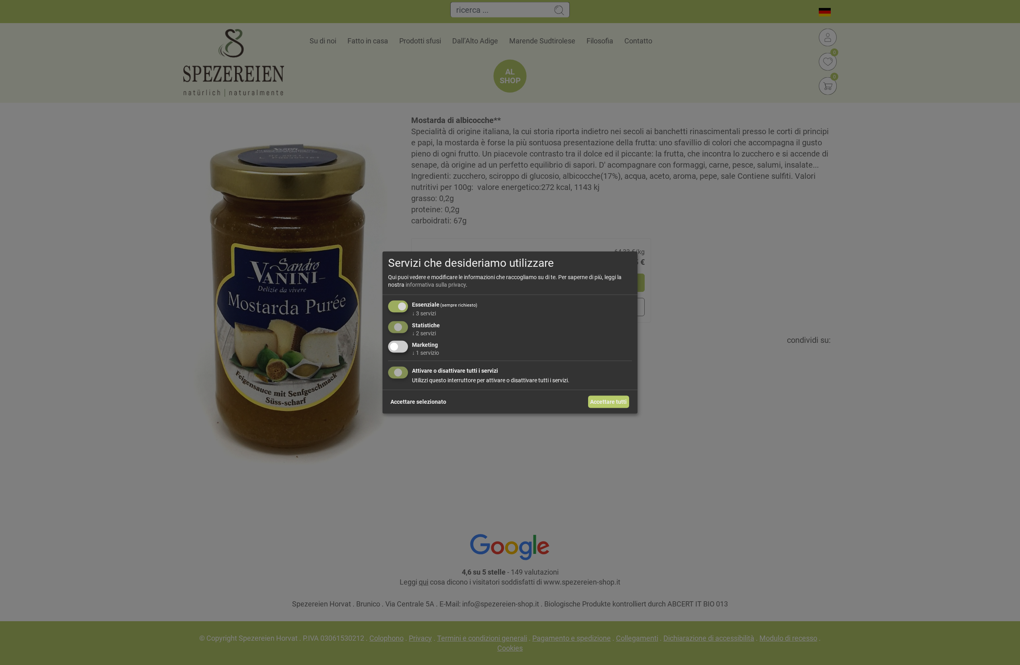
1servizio (425, 353)
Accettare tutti (608, 401)
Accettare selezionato (418, 401)
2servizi (424, 333)
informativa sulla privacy (436, 285)
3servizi (424, 313)
